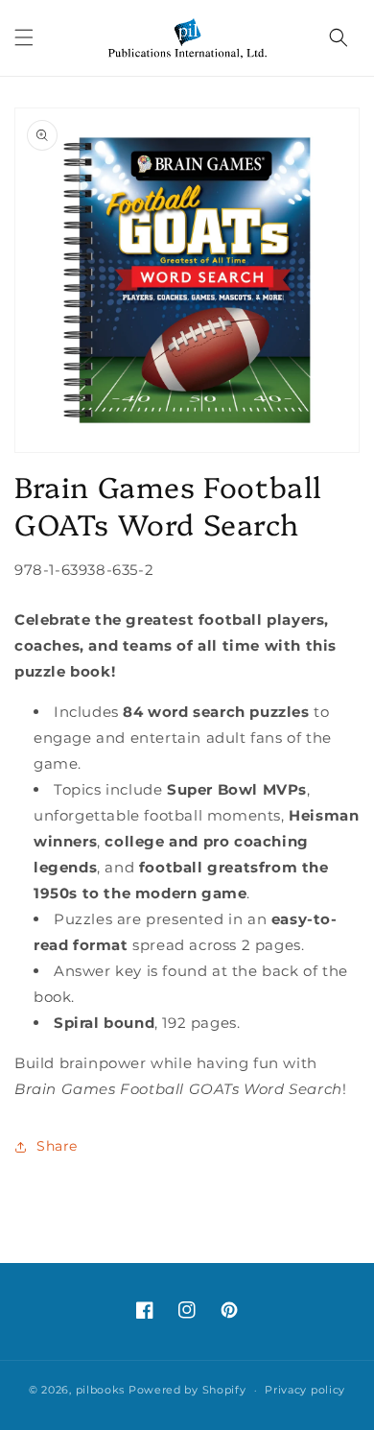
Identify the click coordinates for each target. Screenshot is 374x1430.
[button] (24, 37)
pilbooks (101, 1389)
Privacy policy (305, 1389)
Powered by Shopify (187, 1389)
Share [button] (57, 1146)
